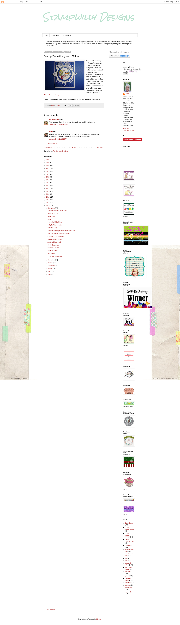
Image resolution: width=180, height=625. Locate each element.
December (51, 208)
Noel (49, 219)
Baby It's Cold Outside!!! (55, 239)
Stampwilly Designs (88, 17)
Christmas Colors (53, 248)
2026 (48, 160)
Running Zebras (53, 251)
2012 (48, 200)
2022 (48, 171)
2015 (48, 191)
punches (128, 583)
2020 (48, 177)
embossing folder (128, 564)
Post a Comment (52, 143)
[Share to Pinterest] (78, 105)
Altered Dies (55, 35)
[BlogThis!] (71, 105)
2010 (48, 205)
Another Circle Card (54, 242)
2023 (48, 168)
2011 (48, 203)
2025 (48, 163)
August (50, 268)
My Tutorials (67, 35)
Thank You (51, 253)
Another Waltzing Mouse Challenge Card (61, 231)
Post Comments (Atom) (60, 151)
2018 (48, 183)
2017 (48, 185)
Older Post (99, 147)
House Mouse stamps (127, 535)
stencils (127, 585)
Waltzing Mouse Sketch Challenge (59, 233)
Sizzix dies (128, 545)
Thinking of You (53, 213)
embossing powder (128, 568)
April (127, 94)
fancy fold (128, 572)
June (49, 274)
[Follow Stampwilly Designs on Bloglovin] (119, 57)
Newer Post (48, 147)
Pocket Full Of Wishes (55, 222)
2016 (48, 188)
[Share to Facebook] (76, 105)
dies (126, 561)
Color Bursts (129, 523)
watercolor (128, 592)
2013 (48, 197)
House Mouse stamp (129, 528)
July (49, 271)
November (51, 260)
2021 (48, 174)
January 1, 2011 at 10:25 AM (58, 125)
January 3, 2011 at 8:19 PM (58, 139)
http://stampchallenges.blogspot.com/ (57, 95)
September (51, 266)
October (50, 263)
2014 (48, 194)
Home (46, 35)
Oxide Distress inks (129, 540)
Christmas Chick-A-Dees (56, 236)
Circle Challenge (53, 245)
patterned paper (128, 579)
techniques (128, 588)
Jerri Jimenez (54, 119)
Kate (51, 131)
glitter (127, 576)
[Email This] (69, 105)
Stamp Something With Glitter (57, 211)
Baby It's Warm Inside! (55, 225)
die (126, 558)
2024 (48, 165)
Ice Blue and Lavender (55, 256)
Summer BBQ (52, 228)
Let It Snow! (51, 216)
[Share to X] (73, 105)
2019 (48, 180)
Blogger (99, 619)
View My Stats (50, 610)
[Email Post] (64, 105)
